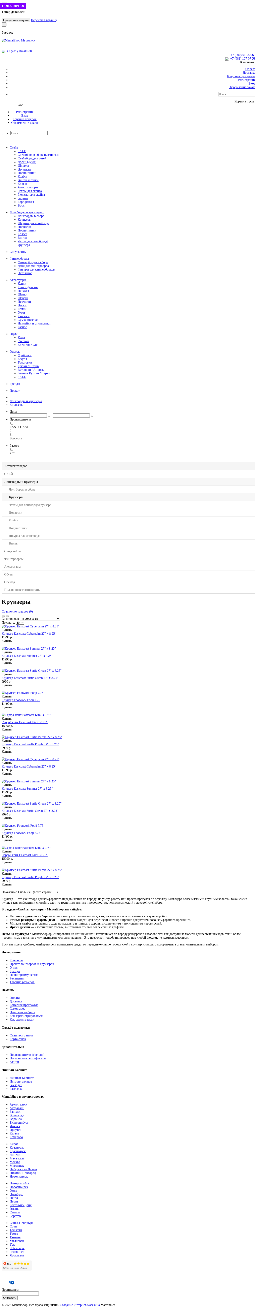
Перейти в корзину (44, 20)
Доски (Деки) (27, 162)
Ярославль (17, 1255)
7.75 (12, 453)
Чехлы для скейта (30, 191)
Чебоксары (17, 1248)
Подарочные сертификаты (28, 1058)
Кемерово (16, 1137)
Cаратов (15, 1216)
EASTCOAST (19, 427)
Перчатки (24, 301)
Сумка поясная (28, 319)
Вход (252, 83)
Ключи (22, 183)
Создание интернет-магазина (80, 1305)
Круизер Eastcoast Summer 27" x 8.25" (27, 655)
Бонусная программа (241, 76)
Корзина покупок (25, 119)
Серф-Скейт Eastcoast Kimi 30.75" (25, 722)
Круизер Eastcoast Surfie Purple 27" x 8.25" (30, 744)
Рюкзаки (24, 316)
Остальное (25, 273)
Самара (15, 1212)
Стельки (23, 341)
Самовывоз (17, 1008)
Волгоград (17, 1115)
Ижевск (15, 1126)
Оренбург (16, 1194)
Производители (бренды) (27, 1054)
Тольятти (16, 1230)
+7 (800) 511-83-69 (242, 55)
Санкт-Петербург (21, 1222)
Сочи (13, 1226)
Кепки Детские (28, 287)
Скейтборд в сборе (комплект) (38, 154)
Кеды (21, 337)
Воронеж (16, 1119)
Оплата (250, 69)
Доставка (249, 72)
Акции (14, 1062)
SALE (22, 151)
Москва (15, 1162)
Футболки (25, 355)
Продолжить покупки (16, 20)
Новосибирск (19, 1187)
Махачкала (17, 1158)
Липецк (15, 1154)
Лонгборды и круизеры (26, 401)
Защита (23, 198)
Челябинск (17, 1251)
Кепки (22, 283)
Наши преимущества (24, 974)
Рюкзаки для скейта (31, 194)
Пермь (14, 1201)
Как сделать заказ (22, 1019)
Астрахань (17, 1108)
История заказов (21, 1081)
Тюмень (15, 1237)
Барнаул (15, 1111)
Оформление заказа (242, 87)
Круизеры (24, 219)
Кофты (22, 359)
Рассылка (16, 1088)
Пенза (14, 1197)
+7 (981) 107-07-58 (19, 51)
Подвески (24, 169)
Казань (14, 1133)
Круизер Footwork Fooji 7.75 (21, 700)
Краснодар (17, 1147)
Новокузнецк (19, 1176)
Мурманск (17, 1165)
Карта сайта (18, 1039)
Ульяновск (17, 1241)
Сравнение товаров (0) (17, 611)
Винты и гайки (28, 180)
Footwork (16, 438)
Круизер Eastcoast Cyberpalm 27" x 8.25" (29, 633)
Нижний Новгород (23, 1173)
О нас (13, 967)
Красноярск (18, 1151)
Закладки (16, 1085)
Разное (22, 327)
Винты (22, 237)
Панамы (23, 290)
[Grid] (7, 616)
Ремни (22, 309)
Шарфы (23, 298)
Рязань (14, 1208)
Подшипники (27, 173)
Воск (21, 205)
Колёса (22, 176)
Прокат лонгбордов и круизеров (32, 964)
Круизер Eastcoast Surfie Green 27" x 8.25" (30, 678)
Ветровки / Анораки (32, 369)
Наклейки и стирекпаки (34, 323)
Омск (13, 1190)
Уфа (12, 1244)
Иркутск (15, 1129)
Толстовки (25, 362)
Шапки (23, 294)
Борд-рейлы (26, 202)
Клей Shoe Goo (28, 344)
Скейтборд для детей (32, 158)
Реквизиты (17, 978)
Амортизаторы (28, 187)
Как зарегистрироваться (26, 1016)
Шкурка (23, 165)
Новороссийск (20, 1183)
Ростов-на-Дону (21, 1205)
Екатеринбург (19, 1122)
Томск (14, 1233)
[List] (3, 616)
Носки (22, 305)
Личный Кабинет (22, 1078)
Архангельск (18, 1104)
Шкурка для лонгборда (33, 223)
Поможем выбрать (22, 1012)
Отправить (9, 1297)
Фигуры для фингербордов (36, 269)
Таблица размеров (22, 982)
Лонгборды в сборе (31, 216)
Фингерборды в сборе (33, 262)
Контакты (16, 960)
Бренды (15, 971)
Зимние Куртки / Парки (34, 373)
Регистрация (246, 80)
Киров (14, 1144)
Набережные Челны (23, 1169)
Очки (21, 312)
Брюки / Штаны (28, 366)
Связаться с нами (21, 1035)
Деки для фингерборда (33, 266)
